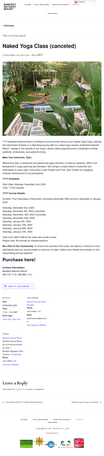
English (81, 2)
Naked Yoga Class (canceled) (85, 402)
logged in (19, 389)
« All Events (8, 25)
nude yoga (7, 319)
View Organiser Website (36, 325)
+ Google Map (15, 354)
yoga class (16, 319)
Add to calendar (18, 286)
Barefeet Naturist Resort (10, 6)
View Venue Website (11, 364)
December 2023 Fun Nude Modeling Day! (24, 402)
